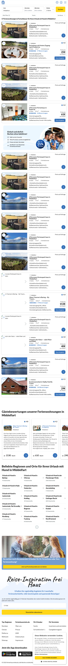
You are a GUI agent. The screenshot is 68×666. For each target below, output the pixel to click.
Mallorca (5, 633)
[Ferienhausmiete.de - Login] (62, 2)
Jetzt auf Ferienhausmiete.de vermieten (34, 567)
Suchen (60, 9)
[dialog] (49, 648)
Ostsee (4, 630)
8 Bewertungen (42, 345)
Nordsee (5, 626)
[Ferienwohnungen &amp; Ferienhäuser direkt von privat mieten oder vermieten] (3, 2)
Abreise (37, 8)
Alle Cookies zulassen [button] (50, 658)
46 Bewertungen (42, 113)
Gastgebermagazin (55, 630)
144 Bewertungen (42, 387)
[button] (66, 2)
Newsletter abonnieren (34, 612)
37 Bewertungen (42, 51)
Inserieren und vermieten (57, 626)
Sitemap (5, 640)
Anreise (27, 8)
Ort (4, 8)
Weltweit (5, 637)
